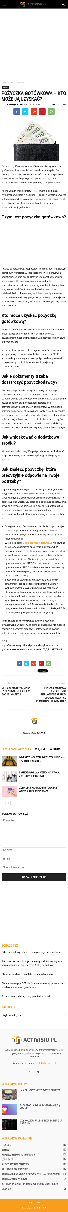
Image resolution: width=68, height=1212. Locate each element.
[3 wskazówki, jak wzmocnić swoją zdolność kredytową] (9, 776)
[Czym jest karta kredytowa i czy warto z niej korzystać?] (9, 791)
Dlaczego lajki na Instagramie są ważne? (40, 1106)
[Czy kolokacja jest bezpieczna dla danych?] (9, 1124)
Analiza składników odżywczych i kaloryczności (31, 1174)
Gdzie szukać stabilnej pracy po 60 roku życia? (26, 996)
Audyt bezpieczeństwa (15, 1164)
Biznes (5, 1149)
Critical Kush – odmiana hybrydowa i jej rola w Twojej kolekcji (16, 691)
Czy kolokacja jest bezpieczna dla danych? (41, 1122)
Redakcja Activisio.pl (17, 104)
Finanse (5, 88)
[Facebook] (30, 1072)
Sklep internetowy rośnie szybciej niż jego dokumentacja (31, 952)
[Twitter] (38, 1072)
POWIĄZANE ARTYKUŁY (16, 749)
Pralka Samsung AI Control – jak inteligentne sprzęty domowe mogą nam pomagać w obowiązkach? (51, 694)
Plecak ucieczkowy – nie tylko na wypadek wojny (27, 974)
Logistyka (7, 1159)
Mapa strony (34, 1202)
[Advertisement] (34, 44)
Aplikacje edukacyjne (15, 1169)
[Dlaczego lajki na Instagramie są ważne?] (9, 1109)
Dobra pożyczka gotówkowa (37, 542)
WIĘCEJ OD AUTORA (48, 749)
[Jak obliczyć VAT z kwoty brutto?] (9, 1094)
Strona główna (8, 82)
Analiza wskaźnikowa (14, 1179)
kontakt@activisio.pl (45, 1063)
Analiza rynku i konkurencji (18, 1154)
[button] (63, 4)
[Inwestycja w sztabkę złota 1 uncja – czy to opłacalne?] (9, 761)
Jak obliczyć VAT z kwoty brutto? (40, 1090)
